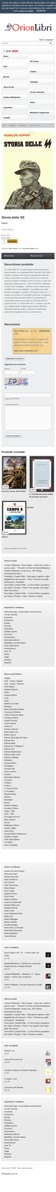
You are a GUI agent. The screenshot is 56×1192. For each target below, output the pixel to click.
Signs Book (8, 831)
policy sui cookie (26, 11)
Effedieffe (8, 760)
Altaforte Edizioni (11, 690)
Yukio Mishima (10, 936)
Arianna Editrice (10, 695)
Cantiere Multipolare (11, 97)
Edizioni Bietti (9, 743)
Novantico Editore (11, 808)
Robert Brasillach (11, 933)
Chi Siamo (34, 61)
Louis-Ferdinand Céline (13, 914)
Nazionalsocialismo (29, 248)
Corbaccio (8, 726)
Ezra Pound (9, 896)
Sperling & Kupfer (11, 837)
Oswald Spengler (11, 925)
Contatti (6, 118)
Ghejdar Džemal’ (10, 908)
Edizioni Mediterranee (12, 752)
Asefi (6, 698)
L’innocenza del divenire (13, 1087)
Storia (6, 654)
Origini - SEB (9, 811)
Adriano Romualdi (11, 877)
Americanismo (10, 649)
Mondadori (8, 800)
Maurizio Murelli (10, 922)
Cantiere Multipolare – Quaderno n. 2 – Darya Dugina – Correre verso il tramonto (22, 975)
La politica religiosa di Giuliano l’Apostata (20, 1070)
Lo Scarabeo (9, 791)
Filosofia (7, 626)
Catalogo (12, 125)
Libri (5, 66)
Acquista (12, 241)
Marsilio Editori (10, 794)
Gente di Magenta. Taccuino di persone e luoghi (23, 985)
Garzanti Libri (9, 769)
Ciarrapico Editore (11, 718)
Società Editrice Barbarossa (15, 834)
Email (23, 369)
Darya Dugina (9, 888)
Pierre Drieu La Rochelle (13, 928)
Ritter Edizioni (13, 248)
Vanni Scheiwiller (11, 845)
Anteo (6, 692)
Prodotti (22, 125)
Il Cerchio (8, 780)
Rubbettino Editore (11, 825)
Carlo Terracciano (11, 885)
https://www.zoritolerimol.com (25, 351)
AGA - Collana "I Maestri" (14, 684)
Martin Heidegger (11, 919)
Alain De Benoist (11, 880)
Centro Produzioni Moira (13, 715)
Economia (8, 617)
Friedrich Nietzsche (12, 905)
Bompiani (8, 706)
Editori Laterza (10, 735)
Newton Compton (11, 805)
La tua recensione (11, 404)
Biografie (7, 663)
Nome (6, 369)
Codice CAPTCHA (11, 399)
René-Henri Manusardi (13, 931)
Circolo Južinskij (37, 92)
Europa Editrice (10, 763)
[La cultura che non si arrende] (27, 27)
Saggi (6, 657)
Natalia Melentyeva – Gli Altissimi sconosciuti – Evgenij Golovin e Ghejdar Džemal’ (23, 964)
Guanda (7, 774)
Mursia (7, 803)
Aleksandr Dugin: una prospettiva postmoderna (22, 612)
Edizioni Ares (9, 740)
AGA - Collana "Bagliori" (13, 681)
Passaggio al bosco (12, 817)
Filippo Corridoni (10, 899)
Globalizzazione (10, 632)
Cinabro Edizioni (10, 721)
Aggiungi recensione (15, 358)
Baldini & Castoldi (11, 704)
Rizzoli (7, 823)
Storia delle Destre (11, 646)
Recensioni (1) (36, 256)
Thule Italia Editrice (12, 839)
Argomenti (7, 108)
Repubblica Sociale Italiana (15, 643)
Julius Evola (8, 87)
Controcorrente (10, 723)
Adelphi (7, 678)
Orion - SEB (9, 814)
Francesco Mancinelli (12, 902)
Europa (7, 623)
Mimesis (7, 797)
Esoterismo (8, 620)
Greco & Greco (10, 772)
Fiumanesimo (9, 637)
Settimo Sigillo (10, 828)
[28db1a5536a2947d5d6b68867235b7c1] (27, 171)
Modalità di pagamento (39, 113)
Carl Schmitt (9, 882)
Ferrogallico (8, 766)
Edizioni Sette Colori (12, 755)
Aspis (6, 701)
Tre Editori (8, 842)
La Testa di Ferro (11, 788)
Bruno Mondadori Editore (14, 709)
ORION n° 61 (9, 1051)
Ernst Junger (9, 891)
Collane (33, 72)
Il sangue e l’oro (10, 1079)
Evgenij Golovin (10, 894)
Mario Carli (8, 916)
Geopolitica (8, 629)
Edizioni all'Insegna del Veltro (15, 738)
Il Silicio (7, 786)
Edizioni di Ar (9, 749)
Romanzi (7, 660)
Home (5, 56)
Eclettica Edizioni (11, 729)
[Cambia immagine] (5, 389)
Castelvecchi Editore (12, 712)
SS (37, 248)
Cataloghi (34, 82)
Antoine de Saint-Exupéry (14, 871)
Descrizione (9, 256)
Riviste (6, 77)
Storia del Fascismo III (13, 1059)
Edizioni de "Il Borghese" (14, 746)
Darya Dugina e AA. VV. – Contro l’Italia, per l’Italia (21, 954)
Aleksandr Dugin (10, 874)
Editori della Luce (11, 732)
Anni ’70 (7, 651)
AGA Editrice (9, 687)
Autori (32, 102)
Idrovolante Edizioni (12, 777)
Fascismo (8, 634)
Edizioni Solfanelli (11, 757)
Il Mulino (7, 783)
